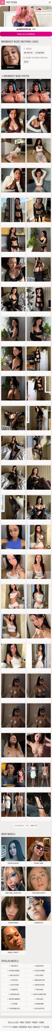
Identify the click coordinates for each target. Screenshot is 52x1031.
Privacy (35, 1022)
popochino (39, 989)
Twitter (29, 52)
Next (33, 825)
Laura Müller (14, 994)
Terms (41, 1022)
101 (27, 61)
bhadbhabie (39, 1003)
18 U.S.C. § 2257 (13, 1022)
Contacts (36, 1026)
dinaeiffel (14, 989)
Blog (30, 1026)
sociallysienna (39, 970)
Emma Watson (39, 980)
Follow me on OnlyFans (26, 34)
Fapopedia (23, 1026)
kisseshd (14, 980)
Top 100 (46, 1026)
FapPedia (11, 2)
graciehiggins (39, 984)
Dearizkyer (39, 965)
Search (15, 1026)
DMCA (22, 1022)
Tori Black (39, 999)
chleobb (14, 1003)
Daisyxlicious (14, 975)
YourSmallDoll (14, 1008)
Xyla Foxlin (14, 984)
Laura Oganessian (39, 994)
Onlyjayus (14, 965)
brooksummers (14, 999)
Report (28, 1022)
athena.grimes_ (14, 970)
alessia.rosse (39, 1008)
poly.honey (39, 975)
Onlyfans (40, 52)
